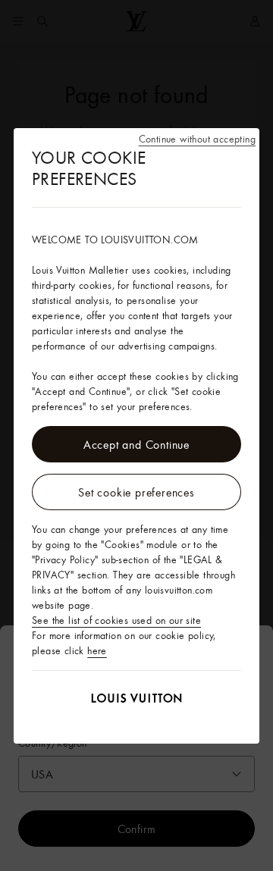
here (97, 650)
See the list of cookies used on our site (116, 620)
